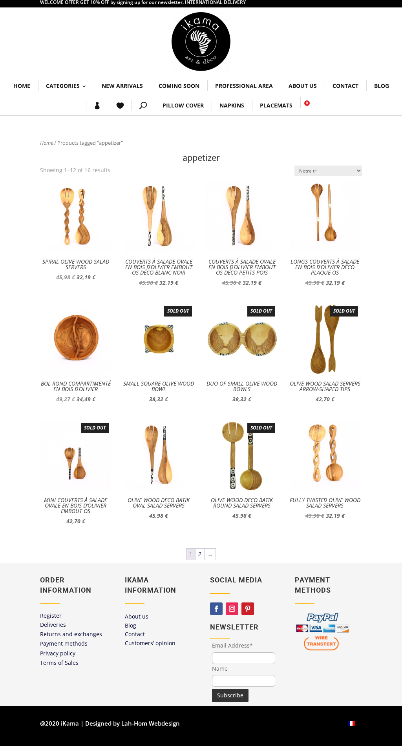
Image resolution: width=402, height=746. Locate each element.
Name (220, 668)
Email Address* (232, 645)
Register (51, 615)
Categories (63, 85)
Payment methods (64, 643)
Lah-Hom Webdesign (150, 723)
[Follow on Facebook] (216, 608)
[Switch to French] (351, 723)
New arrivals (122, 85)
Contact (345, 85)
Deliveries (53, 624)
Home (21, 85)
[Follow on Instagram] (232, 608)
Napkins (231, 105)
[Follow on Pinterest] (247, 608)
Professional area (244, 85)
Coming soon (179, 85)
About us (303, 85)
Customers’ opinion (150, 643)
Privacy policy (57, 653)
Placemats (276, 105)
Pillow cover (183, 105)
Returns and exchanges (71, 634)
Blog (381, 85)
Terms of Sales (59, 662)
